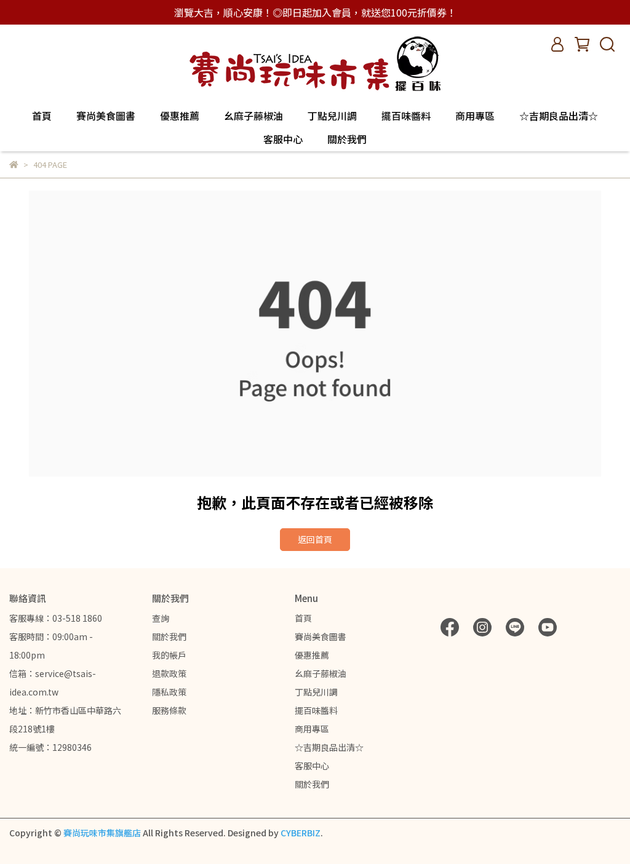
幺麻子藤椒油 (253, 115)
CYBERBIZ (301, 832)
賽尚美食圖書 (105, 115)
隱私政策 (169, 692)
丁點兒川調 (332, 115)
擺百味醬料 (406, 115)
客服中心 (283, 139)
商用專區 (475, 115)
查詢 (160, 618)
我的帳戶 (169, 655)
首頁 (42, 115)
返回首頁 (315, 539)
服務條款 (169, 710)
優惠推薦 (179, 115)
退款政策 (169, 673)
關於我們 (347, 139)
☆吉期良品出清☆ (558, 115)
